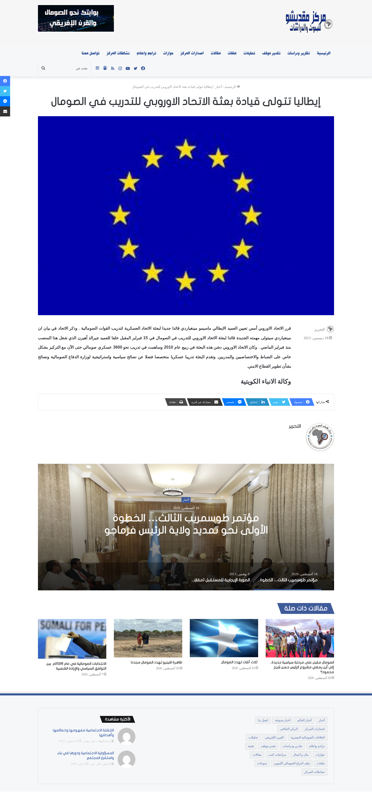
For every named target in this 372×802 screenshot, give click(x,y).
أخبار (218, 87)
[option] (186, 527)
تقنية (251, 746)
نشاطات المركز (118, 53)
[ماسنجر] (5, 101)
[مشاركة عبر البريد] (5, 111)
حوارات (168, 53)
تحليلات (249, 53)
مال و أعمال (300, 754)
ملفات (232, 53)
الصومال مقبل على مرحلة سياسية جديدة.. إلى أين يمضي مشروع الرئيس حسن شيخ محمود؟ (302, 667)
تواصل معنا (90, 53)
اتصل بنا (263, 720)
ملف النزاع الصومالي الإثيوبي (292, 763)
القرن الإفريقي (274, 737)
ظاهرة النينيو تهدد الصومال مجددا (156, 662)
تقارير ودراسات (298, 53)
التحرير (319, 329)
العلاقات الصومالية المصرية (308, 737)
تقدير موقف (271, 53)
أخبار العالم (304, 720)
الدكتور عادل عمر (100, 763)
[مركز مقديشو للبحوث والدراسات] (309, 22)
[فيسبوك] (5, 81)
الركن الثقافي (289, 729)
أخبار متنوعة (282, 720)
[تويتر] (5, 91)
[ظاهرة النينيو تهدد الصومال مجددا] (148, 638)
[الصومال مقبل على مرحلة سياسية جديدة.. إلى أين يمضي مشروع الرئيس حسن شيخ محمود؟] (300, 638)
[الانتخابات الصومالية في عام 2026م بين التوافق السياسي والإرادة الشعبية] (72, 639)
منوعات (262, 763)
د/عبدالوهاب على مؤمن (96, 741)
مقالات (216, 53)
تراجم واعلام (146, 53)
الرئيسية (323, 53)
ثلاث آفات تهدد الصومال (239, 662)
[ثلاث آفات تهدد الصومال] (224, 638)
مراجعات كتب (277, 754)
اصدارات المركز (192, 53)
